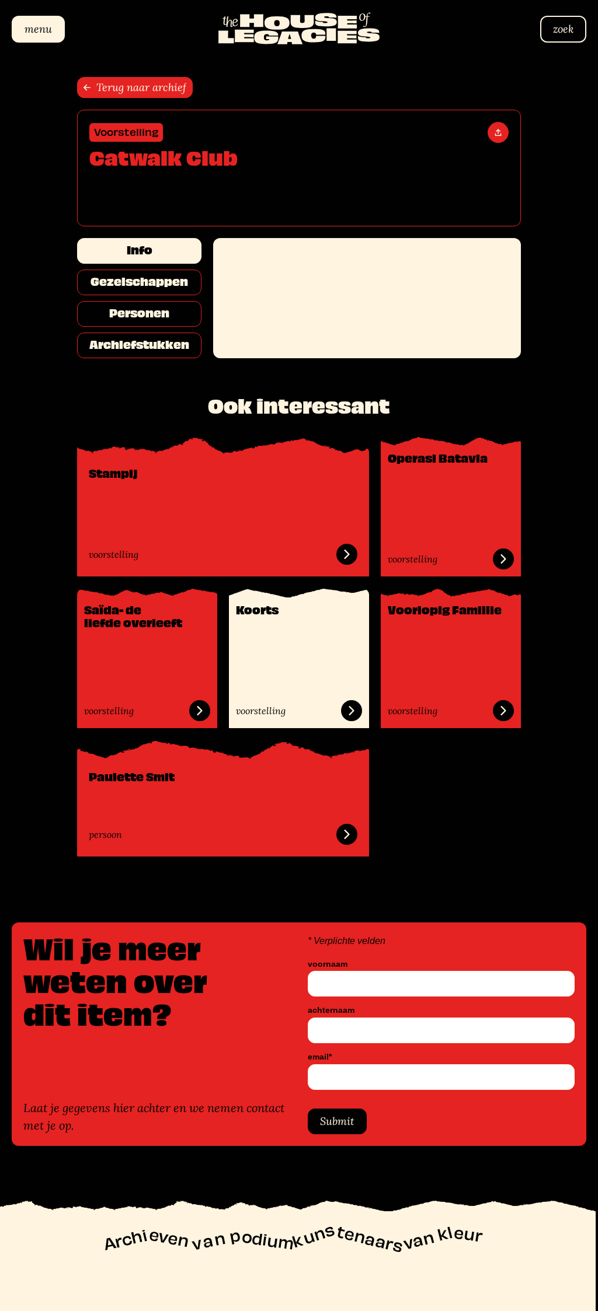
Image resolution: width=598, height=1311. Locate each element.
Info (135, 250)
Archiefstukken (135, 345)
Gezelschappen (135, 282)
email (316, 1057)
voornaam (323, 964)
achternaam (327, 1010)
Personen (135, 313)
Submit (333, 1121)
